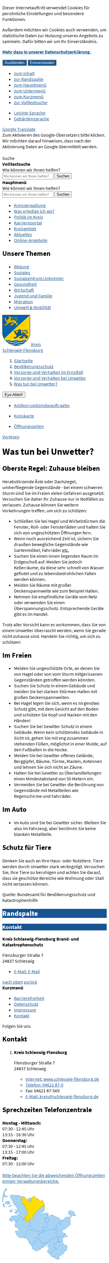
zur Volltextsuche (30, 102)
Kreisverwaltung (30, 205)
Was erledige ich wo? (34, 211)
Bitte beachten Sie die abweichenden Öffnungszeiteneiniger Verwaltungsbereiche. (53, 1178)
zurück (30, 982)
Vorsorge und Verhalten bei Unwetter (50, 378)
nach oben (12, 982)
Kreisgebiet (25, 228)
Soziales (22, 272)
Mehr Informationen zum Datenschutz (39, 152)
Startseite (23, 360)
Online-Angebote (30, 240)
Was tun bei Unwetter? (36, 384)
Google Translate (18, 129)
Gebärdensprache (31, 119)
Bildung (21, 267)
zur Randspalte (28, 79)
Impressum (25, 1010)
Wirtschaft (24, 290)
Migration (23, 301)
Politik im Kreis (28, 217)
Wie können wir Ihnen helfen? (31, 170)
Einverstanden (42, 62)
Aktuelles (23, 234)
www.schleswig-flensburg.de (62, 1079)
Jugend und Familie (33, 296)
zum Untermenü (30, 91)
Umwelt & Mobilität (32, 307)
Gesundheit (25, 284)
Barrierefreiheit (29, 998)
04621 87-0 (44, 1085)
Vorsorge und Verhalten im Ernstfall (48, 372)
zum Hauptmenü (30, 85)
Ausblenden (14, 62)
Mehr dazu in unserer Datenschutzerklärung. (46, 52)
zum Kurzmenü (29, 96)
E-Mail (27, 971)
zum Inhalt (24, 73)
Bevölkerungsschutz (33, 366)
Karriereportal (28, 223)
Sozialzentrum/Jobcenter (39, 278)
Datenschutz (26, 1004)
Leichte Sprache (29, 113)
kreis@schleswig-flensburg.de (62, 1096)
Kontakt (21, 1015)
